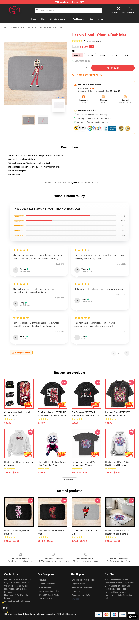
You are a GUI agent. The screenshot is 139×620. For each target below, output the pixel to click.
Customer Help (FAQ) (81, 595)
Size (73, 51)
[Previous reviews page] (113, 353)
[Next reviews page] (126, 353)
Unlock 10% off (5, 608)
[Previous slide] (8, 73)
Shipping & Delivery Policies (83, 580)
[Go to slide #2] (42, 120)
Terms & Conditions (47, 584)
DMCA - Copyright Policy (49, 591)
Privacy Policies (45, 587)
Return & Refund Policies (82, 587)
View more (69, 480)
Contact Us (76, 591)
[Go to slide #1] (28, 120)
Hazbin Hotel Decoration (25, 27)
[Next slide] (63, 73)
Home (7, 27)
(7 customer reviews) (92, 41)
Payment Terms (78, 584)
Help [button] (134, 617)
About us (42, 580)
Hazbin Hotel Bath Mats (51, 27)
